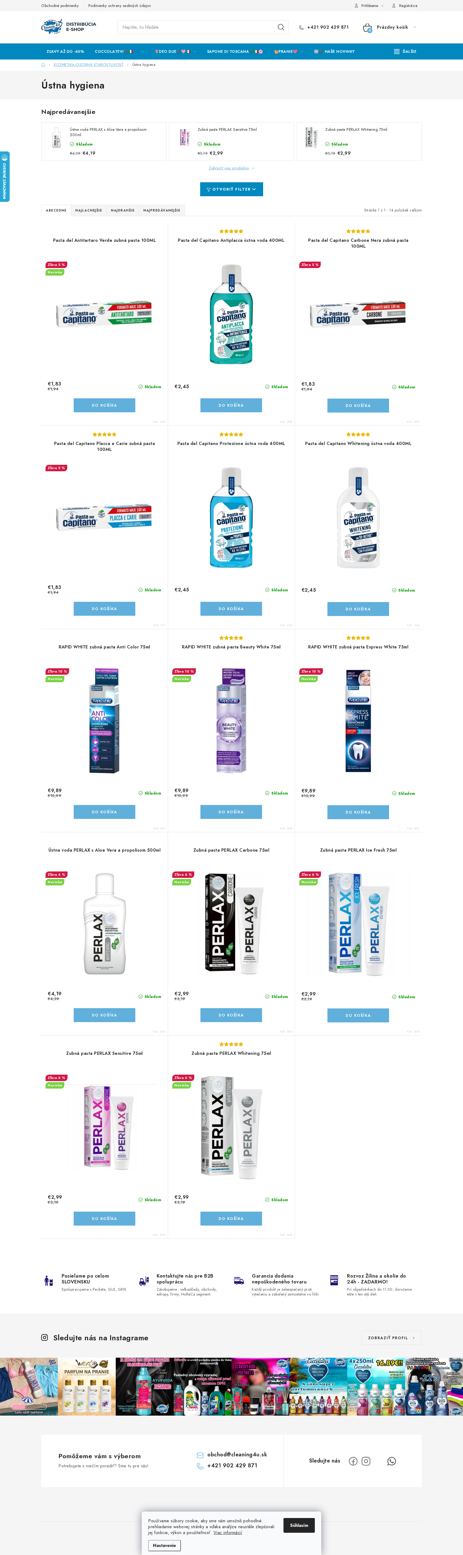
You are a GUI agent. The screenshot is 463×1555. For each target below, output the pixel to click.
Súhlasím (299, 1525)
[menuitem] (65, 51)
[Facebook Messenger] (379, 1461)
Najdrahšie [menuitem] (123, 210)
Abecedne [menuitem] (56, 210)
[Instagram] (366, 1461)
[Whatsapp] (391, 1461)
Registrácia (408, 5)
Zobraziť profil (388, 1338)
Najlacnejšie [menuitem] (88, 210)
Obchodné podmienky (60, 5)
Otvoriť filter (231, 189)
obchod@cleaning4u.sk (237, 1454)
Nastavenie (164, 1545)
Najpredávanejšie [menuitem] (161, 210)
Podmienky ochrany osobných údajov (119, 5)
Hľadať (281, 27)
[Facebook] (353, 1461)
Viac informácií (228, 1533)
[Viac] (405, 51)
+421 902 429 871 (327, 27)
